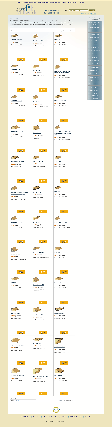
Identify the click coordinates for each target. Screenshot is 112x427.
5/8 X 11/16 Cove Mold (60, 100)
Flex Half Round (94, 70)
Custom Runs (37, 416)
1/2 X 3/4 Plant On (16, 70)
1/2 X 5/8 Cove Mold (38, 40)
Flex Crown (95, 57)
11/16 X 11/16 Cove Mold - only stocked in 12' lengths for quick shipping (62, 133)
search (92, 10)
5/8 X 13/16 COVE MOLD (17, 161)
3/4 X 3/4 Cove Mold (16, 223)
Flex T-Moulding (94, 90)
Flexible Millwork (61, 421)
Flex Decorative (94, 60)
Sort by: (60, 30)
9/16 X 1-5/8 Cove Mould (17, 345)
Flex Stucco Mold (94, 87)
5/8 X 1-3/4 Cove (37, 343)
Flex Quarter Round (94, 83)
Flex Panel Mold (94, 77)
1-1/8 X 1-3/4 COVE (59, 347)
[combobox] (78, 10)
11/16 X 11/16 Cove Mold (60, 222)
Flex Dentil (95, 64)
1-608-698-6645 (53, 10)
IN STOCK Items (26, 416)
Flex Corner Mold (95, 50)
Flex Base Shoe (94, 37)
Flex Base (94, 30)
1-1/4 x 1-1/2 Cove (59, 376)
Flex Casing (94, 44)
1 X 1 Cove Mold (15, 254)
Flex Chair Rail (95, 47)
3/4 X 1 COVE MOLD (38, 252)
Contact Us (88, 416)
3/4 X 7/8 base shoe (59, 252)
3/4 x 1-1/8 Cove (15, 313)
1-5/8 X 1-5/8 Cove (59, 313)
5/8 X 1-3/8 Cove (37, 133)
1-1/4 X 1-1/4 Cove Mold (17, 375)
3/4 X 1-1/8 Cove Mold (38, 285)
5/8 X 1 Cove (14, 283)
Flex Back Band (94, 27)
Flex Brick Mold (94, 40)
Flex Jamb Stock (94, 74)
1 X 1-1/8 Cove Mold (38, 314)
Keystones (95, 98)
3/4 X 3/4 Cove (36, 222)
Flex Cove (95, 54)
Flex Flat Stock (95, 67)
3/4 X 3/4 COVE (37, 192)
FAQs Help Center (48, 416)
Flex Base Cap (95, 34)
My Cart (93, 13)
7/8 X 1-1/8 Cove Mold (17, 131)
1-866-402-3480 (53, 13)
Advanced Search (86, 13)
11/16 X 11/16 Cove (38, 161)
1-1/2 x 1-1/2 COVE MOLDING (40, 376)
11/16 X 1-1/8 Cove (59, 283)
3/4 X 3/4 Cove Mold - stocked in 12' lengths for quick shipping (20, 193)
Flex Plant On (95, 80)
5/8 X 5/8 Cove (58, 191)
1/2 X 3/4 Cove (58, 39)
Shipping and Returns (62, 416)
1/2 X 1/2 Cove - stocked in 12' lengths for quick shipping (62, 72)
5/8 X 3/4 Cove (36, 70)
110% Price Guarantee (77, 416)
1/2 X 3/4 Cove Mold (16, 39)
